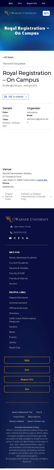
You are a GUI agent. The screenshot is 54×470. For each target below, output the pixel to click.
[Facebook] (18, 238)
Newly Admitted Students (23, 257)
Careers (13, 327)
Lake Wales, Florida (22, 227)
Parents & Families (18, 268)
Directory (14, 313)
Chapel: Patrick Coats (9, 196)
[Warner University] (20, 13)
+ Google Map (41, 180)
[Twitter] (23, 238)
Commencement (18, 303)
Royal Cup (14, 347)
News (12, 332)
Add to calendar (16, 96)
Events (12, 337)
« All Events (8, 57)
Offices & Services (18, 308)
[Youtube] (10, 238)
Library (12, 342)
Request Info (32, 3)
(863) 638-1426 (19, 232)
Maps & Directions (18, 297)
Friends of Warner (18, 278)
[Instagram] (15, 238)
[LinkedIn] (27, 238)
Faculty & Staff (17, 273)
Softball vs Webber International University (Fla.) (33, 196)
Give (43, 3)
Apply (11, 3)
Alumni (13, 283)
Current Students (18, 263)
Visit (20, 3)
